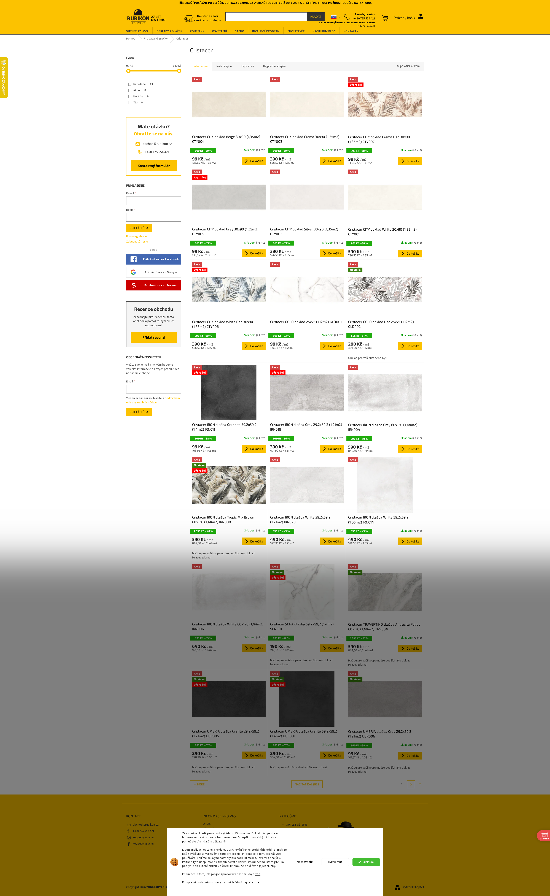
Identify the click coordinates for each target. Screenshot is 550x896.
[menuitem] (137, 31)
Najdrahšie (247, 66)
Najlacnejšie (224, 66)
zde (258, 874)
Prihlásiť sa (139, 228)
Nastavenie (305, 862)
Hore (201, 784)
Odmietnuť (335, 862)
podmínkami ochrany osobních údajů (153, 400)
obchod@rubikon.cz (146, 825)
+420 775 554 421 (143, 831)
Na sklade (143, 84)
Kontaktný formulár (154, 165)
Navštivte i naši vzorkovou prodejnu (207, 18)
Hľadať (315, 16)
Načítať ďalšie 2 (307, 784)
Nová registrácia (136, 237)
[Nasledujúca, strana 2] (411, 784)
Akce (139, 90)
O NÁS (207, 824)
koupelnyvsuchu (143, 844)
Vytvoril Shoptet (413, 887)
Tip (138, 102)
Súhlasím (368, 862)
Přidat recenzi (153, 337)
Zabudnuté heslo (137, 242)
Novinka (140, 96)
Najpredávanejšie (274, 66)
